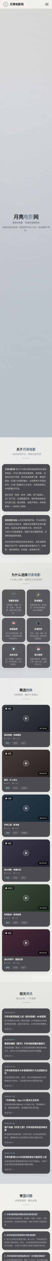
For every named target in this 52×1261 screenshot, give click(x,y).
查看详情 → (9, 1029)
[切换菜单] (47, 4)
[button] (26, 718)
